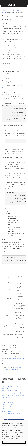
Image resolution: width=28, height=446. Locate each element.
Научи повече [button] (20, 438)
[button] (12, 5)
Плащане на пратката (8, 404)
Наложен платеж (7, 402)
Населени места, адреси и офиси (12, 393)
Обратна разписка (7, 406)
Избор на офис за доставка (10, 409)
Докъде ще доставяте (8, 390)
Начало (10, 10)
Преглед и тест (6, 397)
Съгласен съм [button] (14, 442)
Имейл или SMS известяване (11, 413)
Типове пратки (6, 411)
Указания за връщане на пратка (12, 395)
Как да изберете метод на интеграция (9, 387)
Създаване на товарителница (11, 400)
